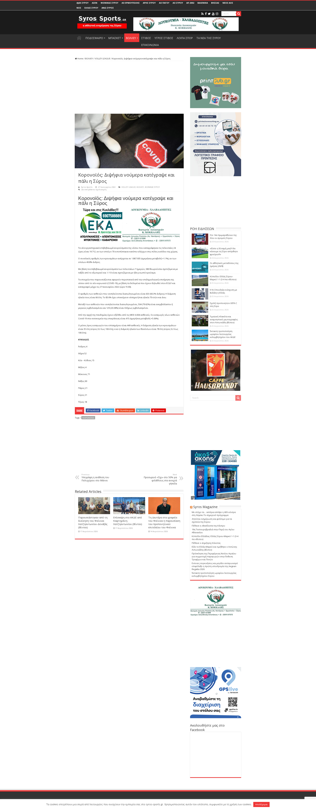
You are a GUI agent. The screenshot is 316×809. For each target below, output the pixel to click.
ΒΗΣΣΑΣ (215, 2)
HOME (79, 37)
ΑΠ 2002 (190, 2)
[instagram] (217, 14)
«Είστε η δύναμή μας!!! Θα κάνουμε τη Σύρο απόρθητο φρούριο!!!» (224, 251)
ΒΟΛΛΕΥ (131, 38)
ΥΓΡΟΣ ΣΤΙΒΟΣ (164, 38)
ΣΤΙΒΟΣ (146, 38)
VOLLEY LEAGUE (102, 58)
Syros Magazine (205, 507)
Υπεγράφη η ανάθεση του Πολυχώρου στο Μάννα (95, 477)
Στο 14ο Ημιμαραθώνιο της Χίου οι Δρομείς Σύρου (223, 237)
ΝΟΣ (79, 7)
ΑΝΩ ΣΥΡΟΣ (108, 7)
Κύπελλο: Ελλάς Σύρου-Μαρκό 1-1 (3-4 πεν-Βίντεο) (223, 278)
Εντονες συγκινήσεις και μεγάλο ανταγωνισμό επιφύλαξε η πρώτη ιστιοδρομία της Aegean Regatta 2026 (215, 566)
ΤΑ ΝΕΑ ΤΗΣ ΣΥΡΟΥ (208, 38)
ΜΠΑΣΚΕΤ (114, 38)
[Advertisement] (129, 87)
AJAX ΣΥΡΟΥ (83, 2)
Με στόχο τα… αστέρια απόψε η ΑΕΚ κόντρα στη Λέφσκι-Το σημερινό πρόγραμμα (214, 514)
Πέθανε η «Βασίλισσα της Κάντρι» (208, 525)
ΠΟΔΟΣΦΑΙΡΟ (94, 38)
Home (80, 58)
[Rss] (202, 14)
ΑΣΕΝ (94, 2)
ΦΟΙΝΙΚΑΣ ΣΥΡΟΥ (109, 2)
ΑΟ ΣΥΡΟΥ (178, 2)
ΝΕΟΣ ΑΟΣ (228, 2)
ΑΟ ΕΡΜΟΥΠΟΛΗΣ (131, 2)
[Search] (238, 13)
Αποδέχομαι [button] (261, 804)
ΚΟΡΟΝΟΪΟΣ (88, 418)
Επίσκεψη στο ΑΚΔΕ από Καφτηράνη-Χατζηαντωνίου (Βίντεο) (127, 521)
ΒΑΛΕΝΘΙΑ (203, 2)
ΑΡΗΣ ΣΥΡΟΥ (149, 2)
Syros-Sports (86, 187)
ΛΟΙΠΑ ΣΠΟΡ (185, 38)
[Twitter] (209, 14)
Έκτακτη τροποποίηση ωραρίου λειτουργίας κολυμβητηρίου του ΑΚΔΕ (223, 334)
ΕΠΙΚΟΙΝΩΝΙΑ (150, 45)
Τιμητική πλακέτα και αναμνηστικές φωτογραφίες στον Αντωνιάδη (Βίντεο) (224, 319)
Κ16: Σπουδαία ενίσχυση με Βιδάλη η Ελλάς (223, 291)
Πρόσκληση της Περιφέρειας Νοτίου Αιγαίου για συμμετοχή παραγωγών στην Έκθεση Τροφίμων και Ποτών (214, 556)
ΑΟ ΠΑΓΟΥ (164, 2)
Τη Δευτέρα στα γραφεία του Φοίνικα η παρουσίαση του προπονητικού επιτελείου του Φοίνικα (164, 522)
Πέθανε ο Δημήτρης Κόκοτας (206, 542)
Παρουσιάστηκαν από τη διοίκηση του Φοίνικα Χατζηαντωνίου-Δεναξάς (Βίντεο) (92, 522)
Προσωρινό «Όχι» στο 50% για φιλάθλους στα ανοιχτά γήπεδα (160, 479)
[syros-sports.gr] (102, 20)
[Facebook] (206, 14)
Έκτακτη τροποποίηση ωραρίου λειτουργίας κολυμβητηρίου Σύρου (214, 574)
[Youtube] (213, 14)
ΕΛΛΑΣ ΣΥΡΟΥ (91, 7)
